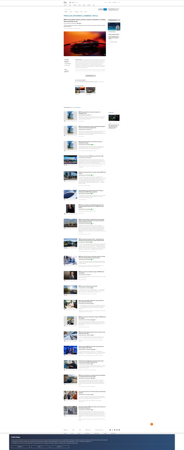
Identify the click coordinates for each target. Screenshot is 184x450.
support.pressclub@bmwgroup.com (113, 10)
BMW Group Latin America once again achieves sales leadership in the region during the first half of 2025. (92, 375)
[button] (114, 118)
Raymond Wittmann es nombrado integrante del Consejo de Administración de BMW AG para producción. (91, 191)
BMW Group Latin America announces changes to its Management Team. (89, 112)
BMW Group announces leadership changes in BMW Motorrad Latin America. (91, 272)
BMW (73, 429)
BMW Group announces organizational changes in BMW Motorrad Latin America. (92, 317)
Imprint (79, 433)
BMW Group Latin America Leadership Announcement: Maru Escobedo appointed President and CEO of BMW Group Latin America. (91, 206)
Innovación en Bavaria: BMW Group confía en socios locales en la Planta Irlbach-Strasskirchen (92, 407)
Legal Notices (87, 433)
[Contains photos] (65, 121)
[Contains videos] (66, 165)
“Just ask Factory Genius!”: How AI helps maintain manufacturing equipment (92, 392)
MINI (80, 429)
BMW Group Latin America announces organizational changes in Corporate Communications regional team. (92, 127)
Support (65, 433)
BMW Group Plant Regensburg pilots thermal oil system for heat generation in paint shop (92, 332)
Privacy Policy (96, 433)
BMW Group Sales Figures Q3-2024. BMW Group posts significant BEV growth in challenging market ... (114, 126)
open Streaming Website (113, 41)
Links (72, 433)
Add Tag (100, 9)
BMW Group (66, 429)
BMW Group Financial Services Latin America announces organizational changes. (90, 142)
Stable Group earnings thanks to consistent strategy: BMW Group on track (92, 172)
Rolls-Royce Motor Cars (99, 429)
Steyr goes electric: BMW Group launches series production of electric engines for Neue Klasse (91, 347)
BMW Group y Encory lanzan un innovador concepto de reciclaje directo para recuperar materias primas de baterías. (92, 257)
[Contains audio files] (66, 248)
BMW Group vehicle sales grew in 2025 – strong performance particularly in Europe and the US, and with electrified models (91, 239)
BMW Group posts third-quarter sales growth (88, 286)
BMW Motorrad (88, 429)
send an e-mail (67, 65)
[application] (114, 118)
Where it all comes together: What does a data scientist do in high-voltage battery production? (91, 301)
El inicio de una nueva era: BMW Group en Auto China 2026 (91, 156)
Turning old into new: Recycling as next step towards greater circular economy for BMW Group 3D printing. (91, 361)
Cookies (105, 433)
